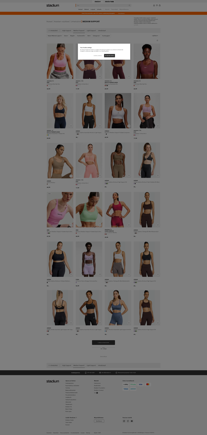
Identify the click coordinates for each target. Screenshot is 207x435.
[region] (104, 52)
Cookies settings (98, 55)
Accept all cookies (109, 55)
